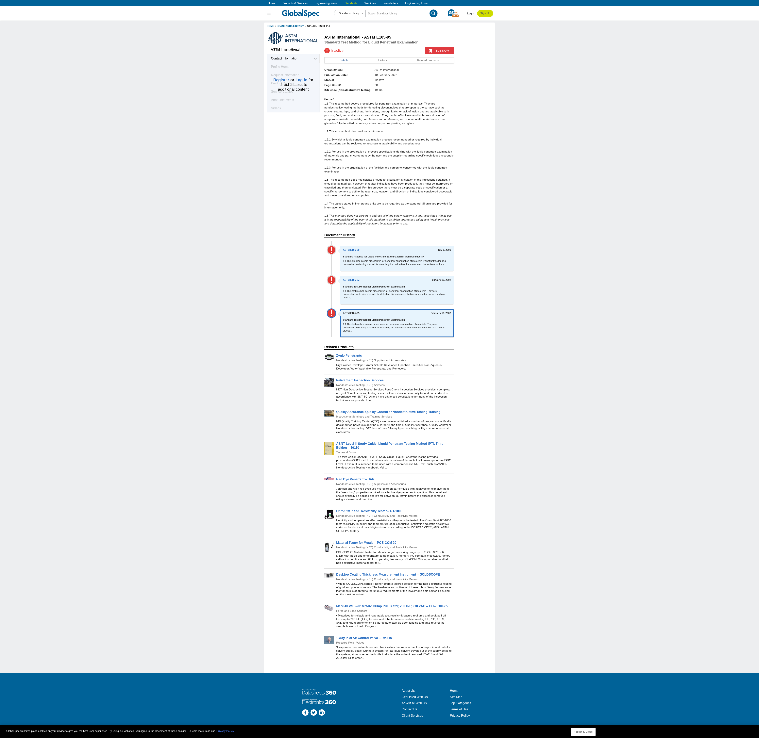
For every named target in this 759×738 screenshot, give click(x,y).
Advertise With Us (414, 703)
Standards (351, 3)
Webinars (370, 3)
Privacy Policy (460, 715)
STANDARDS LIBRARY (291, 26)
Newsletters (390, 3)
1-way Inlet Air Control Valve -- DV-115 (364, 638)
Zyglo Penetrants (349, 355)
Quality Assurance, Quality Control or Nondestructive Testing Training (388, 412)
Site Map (456, 697)
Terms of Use (459, 709)
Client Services (412, 715)
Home (271, 3)
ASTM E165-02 (351, 280)
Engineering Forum (417, 3)
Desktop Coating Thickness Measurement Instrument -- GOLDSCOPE (388, 574)
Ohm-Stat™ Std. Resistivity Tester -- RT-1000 (369, 511)
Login (470, 13)
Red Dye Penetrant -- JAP (355, 479)
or (290, 80)
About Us (408, 690)
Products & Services (295, 3)
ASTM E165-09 (351, 250)
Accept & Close (583, 731)
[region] (379, 731)
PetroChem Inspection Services (360, 380)
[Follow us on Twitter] (314, 713)
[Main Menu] (269, 13)
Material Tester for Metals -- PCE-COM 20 (366, 542)
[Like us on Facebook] (305, 713)
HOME (270, 26)
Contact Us (409, 709)
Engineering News (326, 3)
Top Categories (460, 703)
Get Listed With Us (415, 697)
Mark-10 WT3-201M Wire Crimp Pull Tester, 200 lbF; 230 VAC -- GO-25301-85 (392, 606)
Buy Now (442, 50)
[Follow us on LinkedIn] (322, 713)
